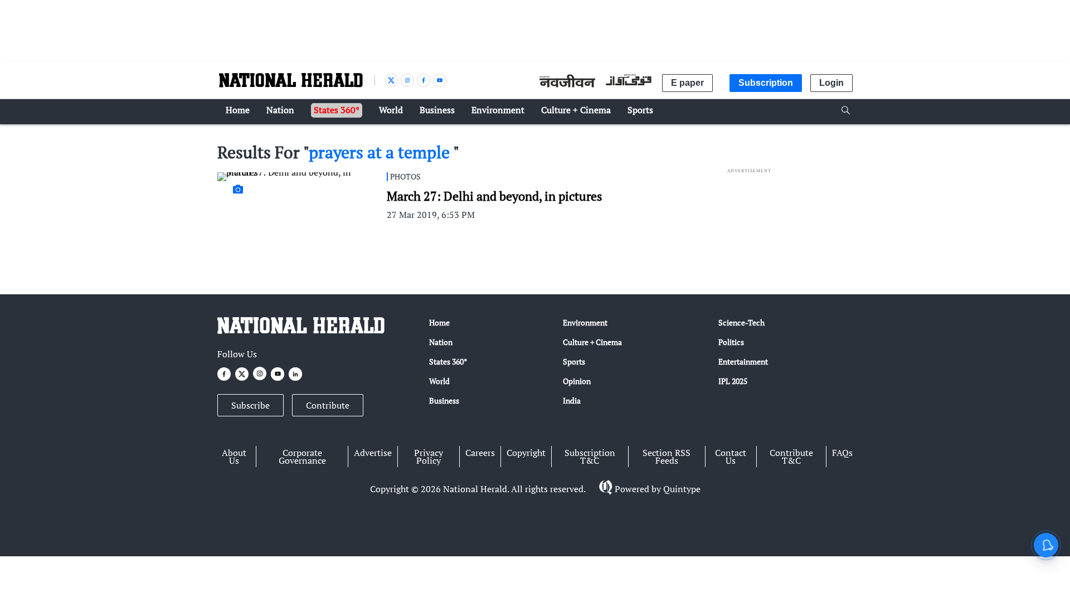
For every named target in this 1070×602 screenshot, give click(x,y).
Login (831, 83)
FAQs (842, 452)
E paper (687, 83)
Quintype (682, 489)
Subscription (765, 83)
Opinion (577, 381)
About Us (234, 456)
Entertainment (743, 361)
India (572, 400)
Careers (480, 452)
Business (444, 400)
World (439, 381)
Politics (731, 342)
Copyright (526, 452)
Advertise (373, 452)
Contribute (327, 405)
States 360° (448, 361)
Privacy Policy (428, 456)
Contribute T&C (791, 456)
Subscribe (250, 405)
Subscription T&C (590, 456)
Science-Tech (741, 322)
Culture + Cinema (592, 342)
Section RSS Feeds (666, 456)
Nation (441, 342)
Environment (585, 322)
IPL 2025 (732, 381)
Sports (574, 361)
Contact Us (730, 456)
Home (439, 322)
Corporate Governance (302, 456)
